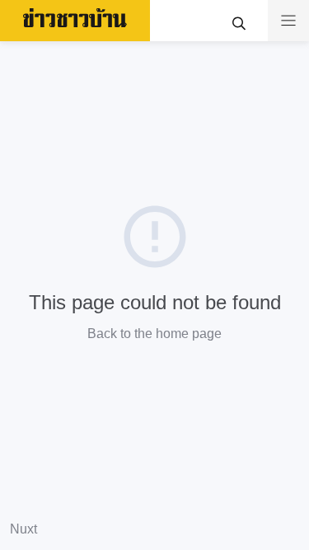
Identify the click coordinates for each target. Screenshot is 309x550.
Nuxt (23, 529)
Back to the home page (154, 334)
